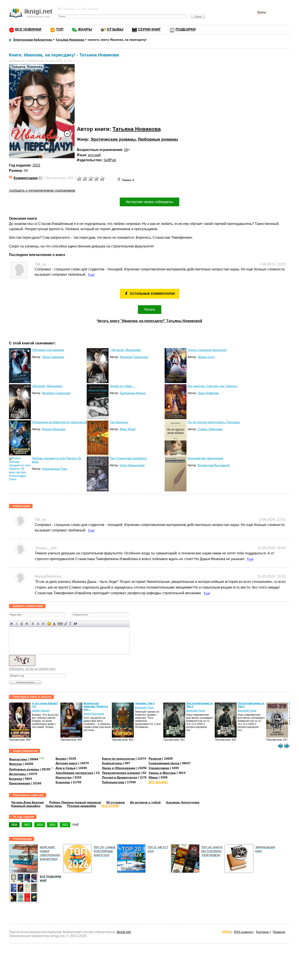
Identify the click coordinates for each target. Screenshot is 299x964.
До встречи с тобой (145, 802)
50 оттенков (115, 802)
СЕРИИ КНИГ (149, 29)
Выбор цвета (54, 623)
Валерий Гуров (144, 707)
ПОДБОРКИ (186, 29)
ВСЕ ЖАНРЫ (158, 782)
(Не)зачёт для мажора (48, 350)
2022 (36, 165)
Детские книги (66, 763)
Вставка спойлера (75, 623)
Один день (54, 806)
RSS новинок (243, 932)
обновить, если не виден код (32, 669)
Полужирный (11, 623)
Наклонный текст (16, 623)
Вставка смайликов (49, 623)
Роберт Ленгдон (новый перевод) (75, 802)
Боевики (15, 778)
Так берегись (119, 422)
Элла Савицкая (53, 357)
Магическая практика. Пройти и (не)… (95, 706)
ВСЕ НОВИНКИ (28, 29)
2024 (40, 824)
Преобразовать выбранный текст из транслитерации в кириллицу (70, 623)
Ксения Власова (53, 429)
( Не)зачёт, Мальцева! (125, 350)
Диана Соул (206, 357)
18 (126, 150)
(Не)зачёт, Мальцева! (47, 386)
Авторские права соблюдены (149, 202)
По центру (37, 623)
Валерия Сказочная (134, 357)
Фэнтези (15, 764)
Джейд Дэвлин (41, 710)
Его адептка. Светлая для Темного (212, 386)
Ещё (91, 274)
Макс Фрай (127, 429)
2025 (27, 824)
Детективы (17, 774)
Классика (63, 782)
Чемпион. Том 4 (145, 703)
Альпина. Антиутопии (182, 802)
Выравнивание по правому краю (43, 623)
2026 (14, 824)
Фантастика (18, 759)
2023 (52, 824)
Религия (155, 758)
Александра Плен (54, 468)
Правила (279, 932)
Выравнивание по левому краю (32, 623)
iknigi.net (124, 932)
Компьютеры (112, 763)
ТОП (59, 29)
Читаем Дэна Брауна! (27, 802)
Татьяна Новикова (137, 129)
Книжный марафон (25, 806)
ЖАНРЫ (85, 29)
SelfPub (110, 160)
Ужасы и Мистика (162, 773)
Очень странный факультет (207, 350)
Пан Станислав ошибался (128, 458)
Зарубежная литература (74, 773)
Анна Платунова (93, 713)
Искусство (64, 777)
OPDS (226, 932)
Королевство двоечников (205, 458)
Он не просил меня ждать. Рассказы (214, 422)
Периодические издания (121, 773)
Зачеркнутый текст (26, 623)
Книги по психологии (118, 758)
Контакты (262, 932)
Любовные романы (158, 139)
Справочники (159, 768)
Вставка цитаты (65, 623)
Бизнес (61, 758)
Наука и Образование (118, 768)
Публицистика (113, 782)
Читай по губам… (122, 386)
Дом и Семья (66, 768)
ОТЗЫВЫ (115, 29)
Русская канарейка (81, 806)
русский (94, 155)
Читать (149, 309)
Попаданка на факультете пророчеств (59, 422)
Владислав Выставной (214, 465)
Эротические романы (112, 139)
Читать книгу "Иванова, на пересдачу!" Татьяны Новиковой (149, 321)
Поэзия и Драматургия (119, 777)
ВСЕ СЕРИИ (110, 806)
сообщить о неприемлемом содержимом (42, 190)
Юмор (153, 777)
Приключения (19, 783)
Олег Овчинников (132, 465)
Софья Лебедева (210, 429)
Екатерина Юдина (133, 393)
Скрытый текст (60, 623)
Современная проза (164, 763)
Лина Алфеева (208, 393)
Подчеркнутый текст (21, 623)
